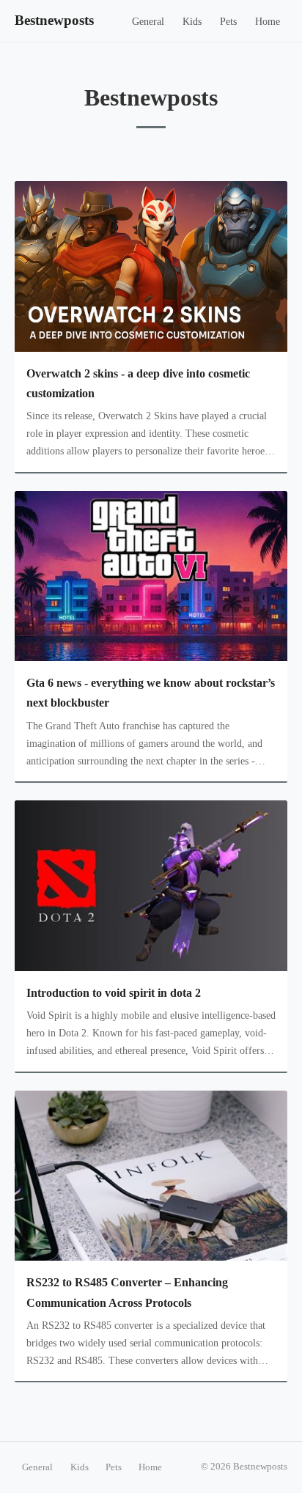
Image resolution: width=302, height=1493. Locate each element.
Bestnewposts (54, 20)
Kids (192, 21)
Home (267, 21)
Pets (228, 21)
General (148, 21)
